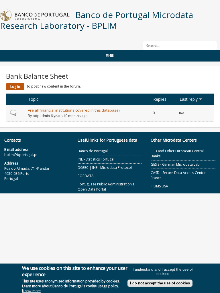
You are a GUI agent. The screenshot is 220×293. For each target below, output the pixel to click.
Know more (31, 291)
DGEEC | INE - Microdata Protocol (105, 167)
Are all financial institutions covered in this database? (74, 110)
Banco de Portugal (93, 151)
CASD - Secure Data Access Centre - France (179, 175)
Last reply (189, 99)
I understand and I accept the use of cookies (163, 271)
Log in (15, 86)
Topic (33, 99)
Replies (159, 99)
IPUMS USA (159, 186)
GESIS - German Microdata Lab (175, 164)
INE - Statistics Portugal (96, 159)
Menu (110, 55)
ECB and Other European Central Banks (177, 154)
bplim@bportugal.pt (21, 154)
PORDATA (86, 175)
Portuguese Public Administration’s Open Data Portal (106, 187)
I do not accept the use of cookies (160, 283)
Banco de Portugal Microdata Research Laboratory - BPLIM (96, 20)
